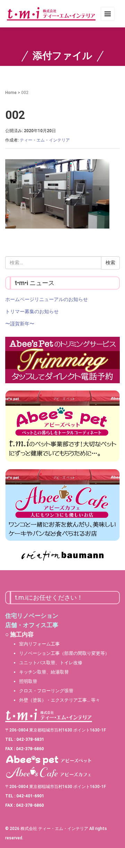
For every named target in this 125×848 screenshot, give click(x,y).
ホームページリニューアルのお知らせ (46, 299)
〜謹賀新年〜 (19, 323)
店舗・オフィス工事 (31, 625)
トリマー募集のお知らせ (32, 311)
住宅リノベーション (31, 615)
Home (11, 92)
